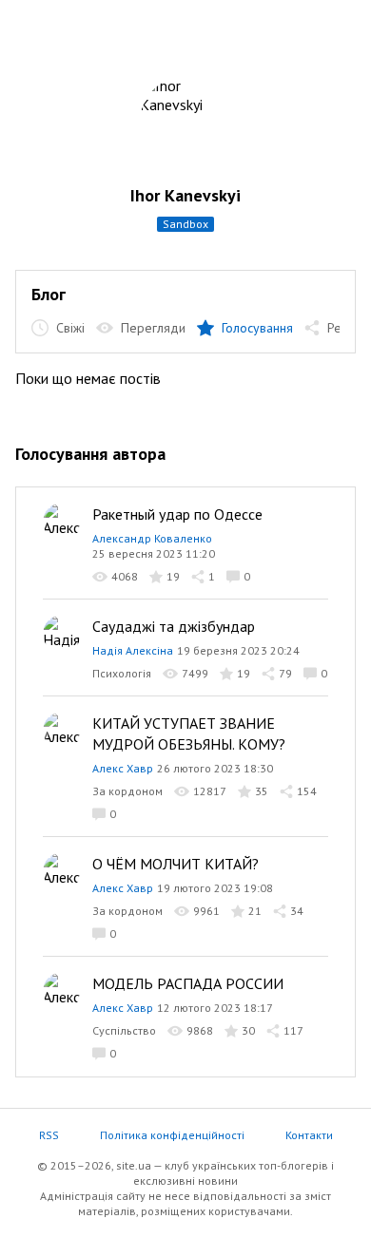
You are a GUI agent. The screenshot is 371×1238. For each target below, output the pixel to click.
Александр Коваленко (152, 538)
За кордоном (127, 791)
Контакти (309, 1135)
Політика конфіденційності (172, 1135)
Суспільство (124, 1030)
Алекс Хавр (122, 768)
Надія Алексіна (132, 650)
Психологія (121, 673)
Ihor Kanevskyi (185, 195)
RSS (49, 1135)
